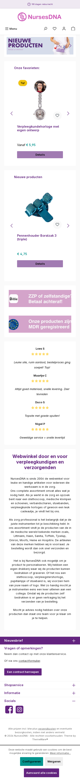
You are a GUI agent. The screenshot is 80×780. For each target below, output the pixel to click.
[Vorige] (10, 46)
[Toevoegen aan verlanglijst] (57, 115)
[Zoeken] (45, 28)
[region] (40, 46)
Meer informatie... (60, 753)
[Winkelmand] (73, 28)
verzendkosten (47, 728)
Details (40, 154)
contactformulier (29, 660)
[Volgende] (70, 46)
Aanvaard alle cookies (41, 772)
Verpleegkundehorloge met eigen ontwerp (38, 128)
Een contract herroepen (23, 672)
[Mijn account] (64, 28)
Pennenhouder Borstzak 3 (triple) (37, 237)
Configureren (31, 761)
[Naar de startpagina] (40, 17)
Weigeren (54, 761)
